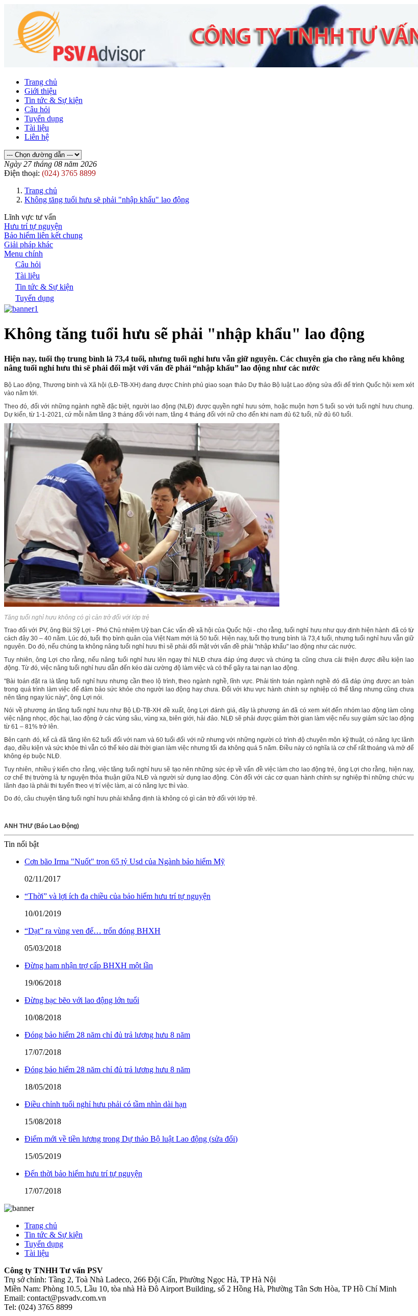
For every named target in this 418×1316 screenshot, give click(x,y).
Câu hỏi (37, 109)
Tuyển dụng (43, 118)
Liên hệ (36, 137)
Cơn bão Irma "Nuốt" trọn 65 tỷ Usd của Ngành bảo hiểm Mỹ (124, 861)
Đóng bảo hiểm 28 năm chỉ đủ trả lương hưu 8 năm (107, 1034)
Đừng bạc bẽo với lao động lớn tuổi (81, 1000)
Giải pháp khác (28, 244)
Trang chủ (40, 82)
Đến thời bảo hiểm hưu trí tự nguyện (83, 1173)
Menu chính (23, 253)
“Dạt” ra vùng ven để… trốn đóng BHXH (92, 930)
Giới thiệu (40, 91)
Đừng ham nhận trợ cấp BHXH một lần (88, 965)
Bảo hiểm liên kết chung (43, 235)
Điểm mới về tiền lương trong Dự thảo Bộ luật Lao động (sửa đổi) (131, 1138)
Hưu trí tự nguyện (33, 226)
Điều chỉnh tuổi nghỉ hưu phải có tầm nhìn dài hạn (105, 1104)
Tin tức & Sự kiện (53, 100)
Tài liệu (36, 127)
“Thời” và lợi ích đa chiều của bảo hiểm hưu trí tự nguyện (117, 896)
